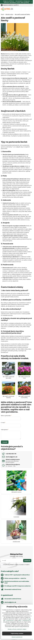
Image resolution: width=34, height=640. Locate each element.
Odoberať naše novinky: (16, 556)
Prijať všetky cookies (17, 633)
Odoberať (27, 560)
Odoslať (4, 442)
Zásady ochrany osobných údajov (17, 629)
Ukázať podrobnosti (17, 637)
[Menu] (31, 9)
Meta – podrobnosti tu (24, 620)
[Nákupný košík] (27, 9)
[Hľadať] (23, 9)
